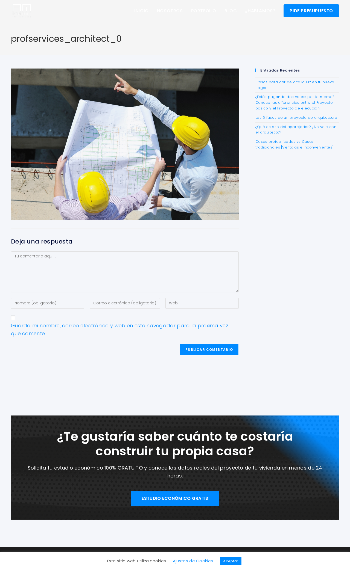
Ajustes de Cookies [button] (193, 561)
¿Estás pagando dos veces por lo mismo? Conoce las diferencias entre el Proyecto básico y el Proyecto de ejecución (294, 102)
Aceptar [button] (230, 561)
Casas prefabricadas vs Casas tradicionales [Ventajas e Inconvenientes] (294, 144)
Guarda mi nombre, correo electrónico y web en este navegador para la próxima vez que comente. (119, 329)
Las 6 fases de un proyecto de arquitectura (296, 117)
